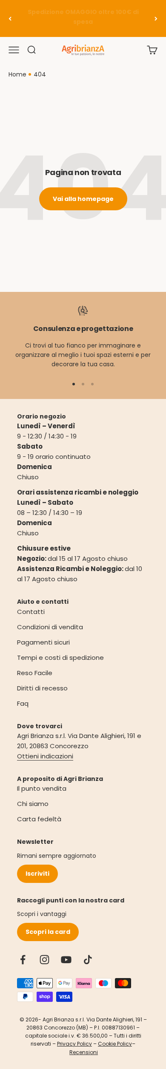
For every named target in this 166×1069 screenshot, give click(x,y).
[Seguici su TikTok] (88, 959)
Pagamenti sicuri (43, 642)
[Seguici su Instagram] (44, 959)
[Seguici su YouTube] (66, 959)
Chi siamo (33, 803)
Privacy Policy (74, 1043)
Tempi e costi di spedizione (60, 657)
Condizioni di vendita (50, 626)
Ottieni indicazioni (45, 756)
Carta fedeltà (39, 818)
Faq (23, 703)
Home (17, 74)
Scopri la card (48, 932)
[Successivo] (156, 18)
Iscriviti (37, 873)
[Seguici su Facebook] (23, 959)
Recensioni (83, 1052)
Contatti (31, 611)
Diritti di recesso (42, 688)
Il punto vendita (41, 788)
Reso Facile (34, 672)
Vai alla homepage (83, 199)
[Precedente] (10, 18)
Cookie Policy (115, 1043)
